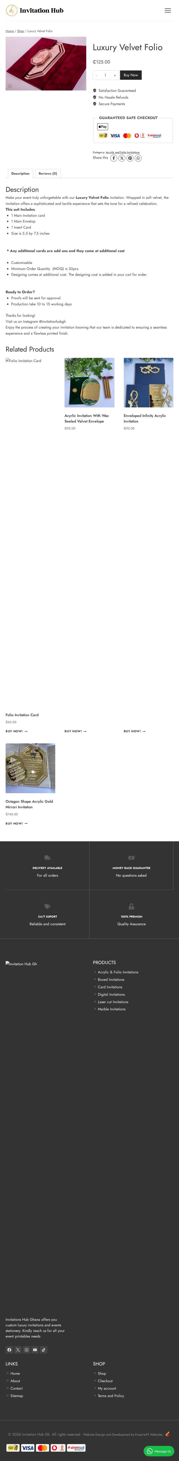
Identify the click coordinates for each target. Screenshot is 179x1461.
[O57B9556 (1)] (46, 63)
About (15, 1381)
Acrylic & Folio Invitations (118, 972)
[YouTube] (35, 1350)
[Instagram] (26, 1350)
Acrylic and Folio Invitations (123, 152)
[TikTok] (43, 1350)
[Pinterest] (130, 158)
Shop (102, 1373)
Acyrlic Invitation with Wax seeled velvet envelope (87, 418)
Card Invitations (110, 987)
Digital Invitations (111, 994)
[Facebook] (113, 158)
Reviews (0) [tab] (48, 173)
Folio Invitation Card (22, 715)
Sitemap (16, 1395)
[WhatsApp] (138, 158)
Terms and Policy (111, 1395)
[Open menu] (167, 10)
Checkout (105, 1381)
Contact (16, 1388)
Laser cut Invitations (113, 1002)
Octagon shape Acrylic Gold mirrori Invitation (29, 804)
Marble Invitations (111, 1009)
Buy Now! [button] (14, 731)
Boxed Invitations (111, 979)
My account (107, 1388)
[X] (121, 158)
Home (15, 1373)
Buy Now (131, 75)
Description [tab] (20, 173)
